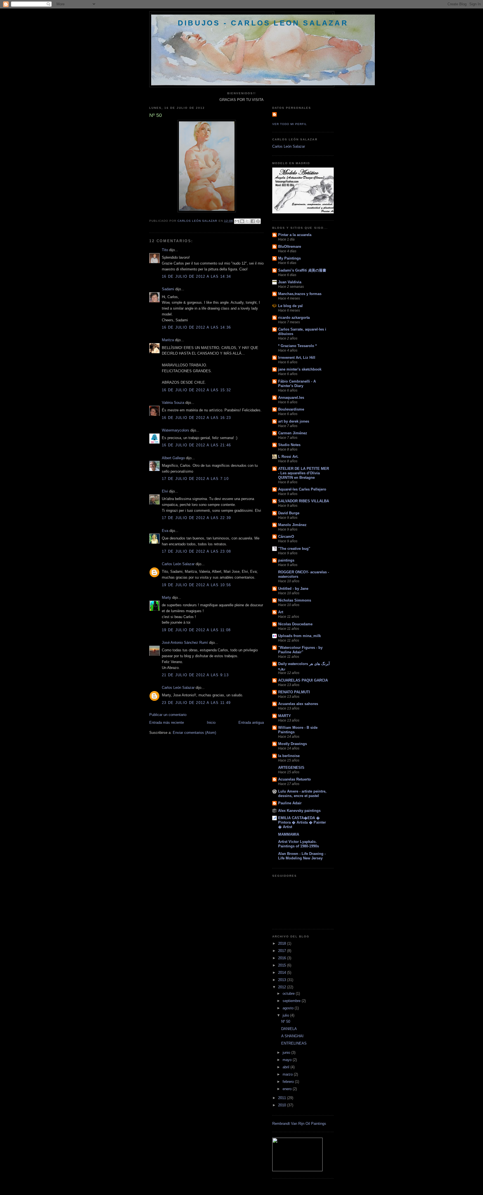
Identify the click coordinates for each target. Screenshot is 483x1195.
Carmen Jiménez (292, 433)
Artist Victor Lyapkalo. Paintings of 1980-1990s (298, 844)
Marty (166, 597)
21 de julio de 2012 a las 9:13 (195, 675)
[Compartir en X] (247, 221)
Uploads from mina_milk (299, 636)
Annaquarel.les (291, 397)
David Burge (288, 513)
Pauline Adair (290, 803)
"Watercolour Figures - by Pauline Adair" (300, 649)
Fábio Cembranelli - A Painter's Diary (297, 383)
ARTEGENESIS (291, 767)
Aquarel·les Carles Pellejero (302, 489)
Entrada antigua (251, 722)
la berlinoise (289, 756)
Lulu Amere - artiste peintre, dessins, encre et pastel (302, 793)
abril (286, 1067)
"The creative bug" (294, 548)
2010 (282, 1105)
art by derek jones (293, 421)
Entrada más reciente (166, 722)
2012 (282, 987)
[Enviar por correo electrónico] (237, 221)
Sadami (168, 289)
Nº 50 (285, 1021)
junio (287, 1052)
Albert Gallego (173, 458)
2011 (282, 1098)
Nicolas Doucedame (295, 624)
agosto (289, 1008)
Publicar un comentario (167, 715)
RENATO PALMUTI (294, 692)
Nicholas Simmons (294, 600)
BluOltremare (289, 246)
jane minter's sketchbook (299, 369)
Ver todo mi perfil (289, 124)
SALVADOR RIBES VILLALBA (303, 501)
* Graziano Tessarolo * (297, 346)
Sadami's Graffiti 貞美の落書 (302, 270)
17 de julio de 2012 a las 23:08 (196, 551)
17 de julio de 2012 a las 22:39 (196, 518)
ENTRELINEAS (294, 1043)
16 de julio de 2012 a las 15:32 (196, 390)
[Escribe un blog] (242, 221)
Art (280, 612)
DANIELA (289, 1029)
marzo (288, 1074)
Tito (165, 250)
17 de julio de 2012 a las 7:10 (195, 479)
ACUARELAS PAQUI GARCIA (303, 680)
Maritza (168, 340)
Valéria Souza (173, 402)
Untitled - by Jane (293, 588)
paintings (286, 560)
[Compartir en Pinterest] (258, 221)
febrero (289, 1081)
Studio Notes (289, 445)
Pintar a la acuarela (294, 235)
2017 (282, 951)
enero (288, 1089)
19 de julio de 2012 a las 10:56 (196, 585)
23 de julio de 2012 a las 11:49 (196, 703)
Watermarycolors (175, 430)
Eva (165, 531)
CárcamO (286, 536)
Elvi (165, 491)
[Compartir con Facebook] (252, 221)
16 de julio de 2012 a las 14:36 (196, 327)
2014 (282, 972)
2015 (282, 965)
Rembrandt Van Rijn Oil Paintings (299, 1123)
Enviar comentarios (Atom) (194, 732)
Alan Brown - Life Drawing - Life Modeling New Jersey (302, 856)
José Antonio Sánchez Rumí (185, 642)
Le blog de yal (290, 306)
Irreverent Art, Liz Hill (296, 357)
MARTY (284, 716)
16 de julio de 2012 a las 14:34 (196, 276)
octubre (289, 993)
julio (286, 1015)
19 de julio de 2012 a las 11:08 (196, 630)
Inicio (211, 722)
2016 (282, 958)
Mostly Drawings (292, 744)
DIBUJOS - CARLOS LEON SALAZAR (263, 23)
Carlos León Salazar (178, 564)
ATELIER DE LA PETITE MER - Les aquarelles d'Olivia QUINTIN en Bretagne (303, 473)
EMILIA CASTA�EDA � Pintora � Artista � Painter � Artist (302, 822)
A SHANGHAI (292, 1036)
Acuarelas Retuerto (294, 779)
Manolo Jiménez (292, 525)
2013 (282, 980)
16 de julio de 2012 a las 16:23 (196, 418)
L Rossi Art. (288, 456)
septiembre (292, 1001)
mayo (288, 1060)
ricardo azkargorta (294, 317)
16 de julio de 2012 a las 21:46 (196, 445)
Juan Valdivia (289, 282)
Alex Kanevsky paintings (299, 811)
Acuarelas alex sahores (298, 704)
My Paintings (289, 258)
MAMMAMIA (288, 834)
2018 (282, 943)
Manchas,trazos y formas (299, 294)
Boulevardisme (291, 409)
